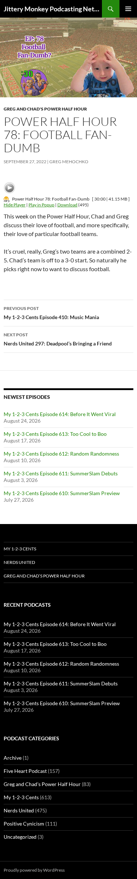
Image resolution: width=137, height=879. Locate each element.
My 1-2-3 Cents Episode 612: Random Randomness (61, 453)
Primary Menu (128, 9)
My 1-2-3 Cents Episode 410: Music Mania (51, 313)
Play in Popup (41, 204)
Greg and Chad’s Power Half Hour (44, 576)
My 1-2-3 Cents (20, 548)
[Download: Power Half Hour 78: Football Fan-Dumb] (6, 199)
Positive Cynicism (24, 823)
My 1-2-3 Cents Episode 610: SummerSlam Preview (62, 493)
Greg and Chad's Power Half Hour (45, 109)
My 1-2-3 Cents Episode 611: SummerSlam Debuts (61, 473)
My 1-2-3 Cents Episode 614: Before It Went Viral (60, 414)
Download (67, 204)
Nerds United (19, 562)
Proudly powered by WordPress (34, 870)
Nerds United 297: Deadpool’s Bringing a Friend (58, 339)
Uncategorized (20, 837)
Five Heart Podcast (25, 771)
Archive (13, 758)
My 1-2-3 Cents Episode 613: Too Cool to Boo (55, 434)
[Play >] (9, 188)
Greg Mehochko (68, 161)
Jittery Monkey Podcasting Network (53, 9)
